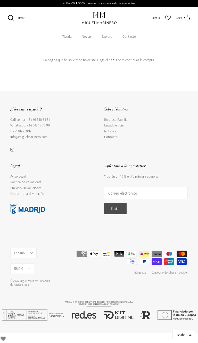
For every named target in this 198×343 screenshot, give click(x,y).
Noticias (110, 131)
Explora (107, 36)
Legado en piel (114, 125)
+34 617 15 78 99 (38, 125)
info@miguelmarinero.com (28, 136)
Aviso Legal (18, 176)
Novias (87, 36)
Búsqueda (140, 272)
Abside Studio (22, 284)
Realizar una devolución (27, 193)
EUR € (18, 268)
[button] (183, 335)
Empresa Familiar (116, 119)
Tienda (67, 36)
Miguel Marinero (29, 281)
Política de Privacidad (25, 182)
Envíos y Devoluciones (26, 188)
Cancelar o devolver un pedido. (170, 272)
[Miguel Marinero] (99, 18)
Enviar (115, 208)
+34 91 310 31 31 (38, 119)
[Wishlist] (3, 338)
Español (20, 253)
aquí (114, 60)
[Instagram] (12, 149)
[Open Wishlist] (168, 18)
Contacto (129, 36)
